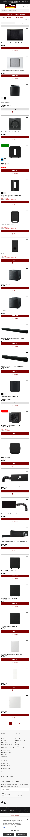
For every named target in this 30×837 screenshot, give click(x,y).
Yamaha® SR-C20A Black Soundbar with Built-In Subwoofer (12, 366)
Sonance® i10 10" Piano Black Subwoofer (9, 598)
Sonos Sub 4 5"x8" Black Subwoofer (8, 162)
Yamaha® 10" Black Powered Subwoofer (9, 310)
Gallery (16, 742)
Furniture (3, 740)
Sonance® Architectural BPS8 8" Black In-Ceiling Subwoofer (12, 486)
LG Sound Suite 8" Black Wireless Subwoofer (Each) (11, 456)
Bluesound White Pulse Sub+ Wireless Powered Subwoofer (12, 70)
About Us (17, 744)
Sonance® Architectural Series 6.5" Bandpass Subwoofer (12, 513)
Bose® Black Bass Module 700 (7, 100)
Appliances (3, 737)
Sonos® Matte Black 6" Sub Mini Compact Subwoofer (11, 195)
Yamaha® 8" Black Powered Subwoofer (8, 282)
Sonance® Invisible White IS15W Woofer (9, 709)
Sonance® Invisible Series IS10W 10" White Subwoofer (11, 654)
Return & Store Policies (20, 748)
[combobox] (22, 23)
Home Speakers (19, 17)
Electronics (9, 17)
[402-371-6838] (24, 6)
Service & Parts (18, 738)
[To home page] (11, 6)
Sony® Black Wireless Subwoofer (7, 224)
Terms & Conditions (15, 815)
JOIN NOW (4, 799)
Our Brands (4, 756)
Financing (17, 737)
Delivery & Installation (20, 740)
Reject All (8, 834)
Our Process (4, 754)
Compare (16, 50)
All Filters (8, 23)
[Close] (27, 819)
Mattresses (4, 742)
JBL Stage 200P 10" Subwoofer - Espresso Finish (10, 425)
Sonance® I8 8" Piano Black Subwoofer (8, 570)
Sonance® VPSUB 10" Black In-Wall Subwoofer (10, 131)
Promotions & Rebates (6, 744)
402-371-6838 (8, 767)
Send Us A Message (5, 768)
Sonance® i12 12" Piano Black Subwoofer (9, 626)
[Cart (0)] (27, 6)
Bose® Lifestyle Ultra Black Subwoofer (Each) (9, 396)
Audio (14, 17)
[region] (15, 827)
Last (19, 723)
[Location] (20, 6)
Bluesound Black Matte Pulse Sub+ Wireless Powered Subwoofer (13, 42)
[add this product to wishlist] (27, 29)
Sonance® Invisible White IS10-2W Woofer (9, 682)
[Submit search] (26, 10)
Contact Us (17, 746)
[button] (2, 6)
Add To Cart (15, 47)
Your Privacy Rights (15, 830)
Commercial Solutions (6, 752)
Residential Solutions (6, 750)
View (15, 109)
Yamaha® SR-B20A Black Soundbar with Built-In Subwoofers (12, 338)
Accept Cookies (21, 834)
